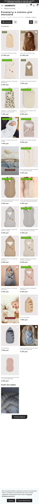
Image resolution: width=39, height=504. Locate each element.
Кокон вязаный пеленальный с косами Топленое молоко (29, 201)
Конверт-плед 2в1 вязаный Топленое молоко (28, 259)
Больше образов (19, 417)
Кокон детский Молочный (9, 53)
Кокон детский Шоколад (27, 53)
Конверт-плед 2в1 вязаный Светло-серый (9, 230)
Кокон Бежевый (24, 317)
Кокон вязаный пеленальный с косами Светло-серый (29, 230)
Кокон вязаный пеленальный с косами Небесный (29, 349)
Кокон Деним (5, 348)
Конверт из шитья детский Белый (9, 141)
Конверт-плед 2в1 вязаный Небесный (9, 289)
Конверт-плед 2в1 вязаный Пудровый (28, 289)
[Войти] (34, 5)
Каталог (9, 17)
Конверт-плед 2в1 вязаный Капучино (9, 259)
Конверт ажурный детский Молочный (28, 111)
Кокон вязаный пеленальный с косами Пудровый (10, 378)
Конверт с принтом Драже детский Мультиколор (9, 111)
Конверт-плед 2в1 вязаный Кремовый (9, 82)
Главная (3, 17)
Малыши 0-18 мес (19, 17)
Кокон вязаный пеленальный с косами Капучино (10, 201)
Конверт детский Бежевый (28, 81)
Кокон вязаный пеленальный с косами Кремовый (29, 170)
